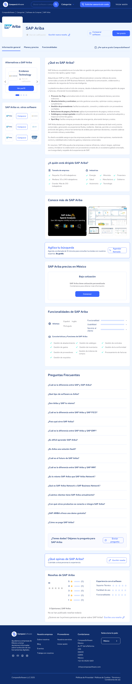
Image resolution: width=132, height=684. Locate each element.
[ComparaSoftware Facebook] (22, 655)
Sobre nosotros (43, 639)
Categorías (66, 4)
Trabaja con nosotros (45, 653)
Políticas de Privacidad (84, 677)
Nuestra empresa (45, 634)
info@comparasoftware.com (87, 667)
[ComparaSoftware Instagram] (27, 655)
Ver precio (121, 33)
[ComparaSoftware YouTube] (17, 655)
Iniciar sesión (122, 4)
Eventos (40, 648)
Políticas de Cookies (102, 677)
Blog (39, 644)
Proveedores (63, 634)
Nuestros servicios (64, 639)
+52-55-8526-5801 (85, 661)
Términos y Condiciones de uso (112, 678)
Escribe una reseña (112, 617)
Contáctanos (83, 634)
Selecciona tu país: (109, 633)
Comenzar (87, 294)
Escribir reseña (118, 560)
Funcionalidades (49, 47)
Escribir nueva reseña (58, 35)
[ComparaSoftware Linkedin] (13, 655)
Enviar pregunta (114, 540)
